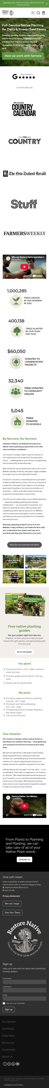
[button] (38, 12)
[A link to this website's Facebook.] (5, 1064)
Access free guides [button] (24, 652)
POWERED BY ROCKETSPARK (13, 1085)
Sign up (9, 1009)
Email (5, 995)
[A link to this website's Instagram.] (9, 1064)
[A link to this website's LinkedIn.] (13, 1064)
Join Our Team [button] (12, 912)
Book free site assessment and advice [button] (24, 545)
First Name (7, 978)
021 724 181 (10, 890)
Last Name (7, 986)
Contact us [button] (24, 859)
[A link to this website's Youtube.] (17, 1064)
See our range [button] (12, 903)
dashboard (19, 1079)
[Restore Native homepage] (16, 12)
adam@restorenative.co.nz (16, 887)
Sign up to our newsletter (15, 1003)
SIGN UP (6, 2)
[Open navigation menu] (33, 12)
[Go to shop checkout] (44, 12)
